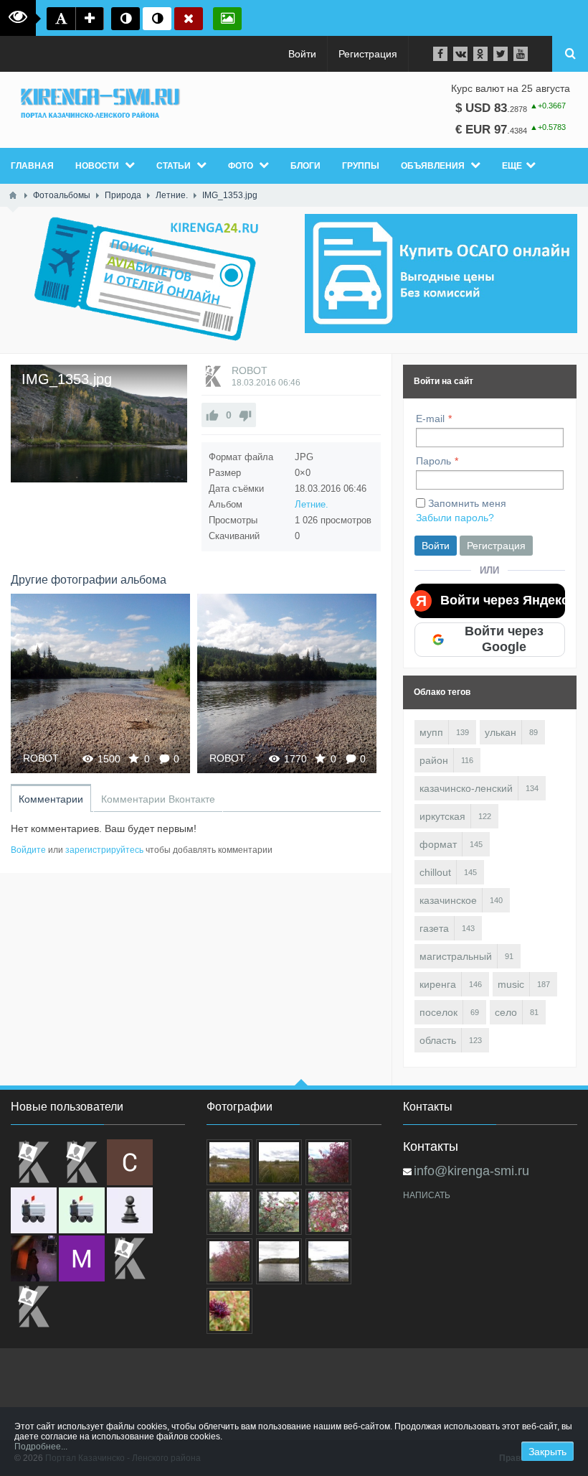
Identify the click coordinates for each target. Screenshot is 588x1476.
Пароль (433, 461)
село (506, 1012)
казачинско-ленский (466, 788)
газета (434, 928)
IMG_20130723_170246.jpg (287, 683)
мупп (431, 732)
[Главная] (13, 195)
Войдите (28, 850)
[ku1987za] (34, 1210)
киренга (437, 984)
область (437, 1040)
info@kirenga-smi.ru (471, 1171)
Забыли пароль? (455, 517)
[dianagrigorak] (34, 1258)
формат (438, 844)
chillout (435, 872)
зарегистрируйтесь (104, 850)
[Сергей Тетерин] (130, 1162)
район (433, 760)
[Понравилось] (212, 415)
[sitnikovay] (130, 1258)
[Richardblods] (82, 1162)
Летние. (311, 504)
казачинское (448, 900)
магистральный (455, 956)
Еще (512, 166)
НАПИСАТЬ (426, 1195)
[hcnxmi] (82, 1210)
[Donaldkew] (34, 1162)
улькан (500, 732)
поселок (438, 1012)
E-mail (430, 418)
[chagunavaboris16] (130, 1210)
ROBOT (249, 370)
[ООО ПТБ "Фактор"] (34, 1307)
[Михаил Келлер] (82, 1258)
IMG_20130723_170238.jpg (100, 683)
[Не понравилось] (245, 415)
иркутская (442, 816)
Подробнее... (40, 1447)
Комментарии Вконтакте (158, 799)
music (511, 984)
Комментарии (51, 799)
